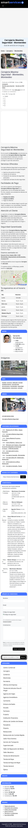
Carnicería (6, 701)
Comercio (6, 675)
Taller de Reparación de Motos (13, 749)
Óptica (5, 770)
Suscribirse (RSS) (9, 815)
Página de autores (9, 806)
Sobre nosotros (8, 811)
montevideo (13, 386)
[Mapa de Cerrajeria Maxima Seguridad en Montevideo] (14, 278)
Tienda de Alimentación (11, 756)
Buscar (23, 657)
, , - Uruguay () (13, 257)
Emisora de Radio (9, 704)
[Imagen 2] (14, 373)
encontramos (6, 386)
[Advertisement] (14, 23)
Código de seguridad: (9, 612)
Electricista (7, 678)
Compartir (5, 84)
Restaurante (7, 732)
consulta (20, 388)
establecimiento (6, 384)
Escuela (5, 708)
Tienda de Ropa (8, 759)
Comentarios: (7, 625)
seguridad (20, 386)
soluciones (14, 388)
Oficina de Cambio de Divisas (13, 721)
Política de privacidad (10, 810)
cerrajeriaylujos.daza (8, 416)
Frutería (6, 714)
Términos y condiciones (11, 813)
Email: (4, 605)
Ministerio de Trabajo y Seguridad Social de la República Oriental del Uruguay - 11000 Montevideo (13, 446)
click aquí (17, 90)
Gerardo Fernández (17, 336)
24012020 (5, 263)
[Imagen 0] (9, 373)
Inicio (3, 51)
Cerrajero (9, 51)
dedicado (15, 382)
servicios (9, 382)
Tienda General (8, 766)
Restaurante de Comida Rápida (13, 735)
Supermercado (8, 745)
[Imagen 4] (19, 373)
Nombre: (5, 598)
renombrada (15, 384)
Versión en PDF (20, 86)
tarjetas (4, 382)
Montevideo (18, 51)
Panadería (6, 725)
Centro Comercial (9, 668)
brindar (20, 382)
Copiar (23, 477)
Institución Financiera (10, 718)
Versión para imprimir (8, 86)
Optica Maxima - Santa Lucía (14, 442)
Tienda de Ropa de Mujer (11, 763)
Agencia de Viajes (9, 694)
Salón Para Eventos (9, 739)
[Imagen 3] (17, 373)
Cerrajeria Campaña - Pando (14, 466)
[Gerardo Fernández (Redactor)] (7, 339)
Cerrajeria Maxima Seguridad (10, 419)
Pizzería (6, 728)
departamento (6, 388)
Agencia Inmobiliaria (10, 697)
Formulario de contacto (11, 808)
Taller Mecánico (8, 752)
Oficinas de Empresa (10, 685)
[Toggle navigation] (3, 5)
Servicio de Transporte (11, 742)
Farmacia (6, 711)
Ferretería (6, 681)
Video (3, 88)
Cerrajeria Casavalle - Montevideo (15, 455)
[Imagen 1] (11, 373)
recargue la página (7, 621)
